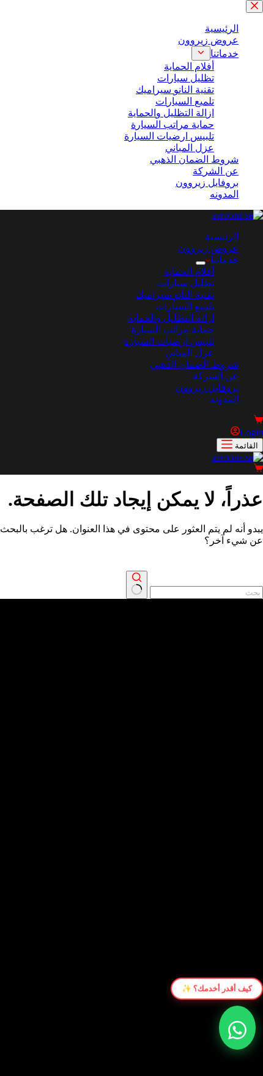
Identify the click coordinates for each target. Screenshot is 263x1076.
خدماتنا (224, 259)
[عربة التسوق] (258, 420)
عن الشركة (216, 376)
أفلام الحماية (189, 271)
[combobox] (206, 592)
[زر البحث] (136, 585)
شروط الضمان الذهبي (194, 364)
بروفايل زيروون (207, 387)
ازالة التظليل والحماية (171, 318)
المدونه (224, 399)
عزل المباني (189, 352)
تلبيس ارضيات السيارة (169, 341)
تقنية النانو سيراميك (175, 294)
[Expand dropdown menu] (201, 263)
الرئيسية (222, 236)
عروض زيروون (208, 248)
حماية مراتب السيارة (172, 329)
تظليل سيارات (185, 283)
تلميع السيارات (184, 306)
